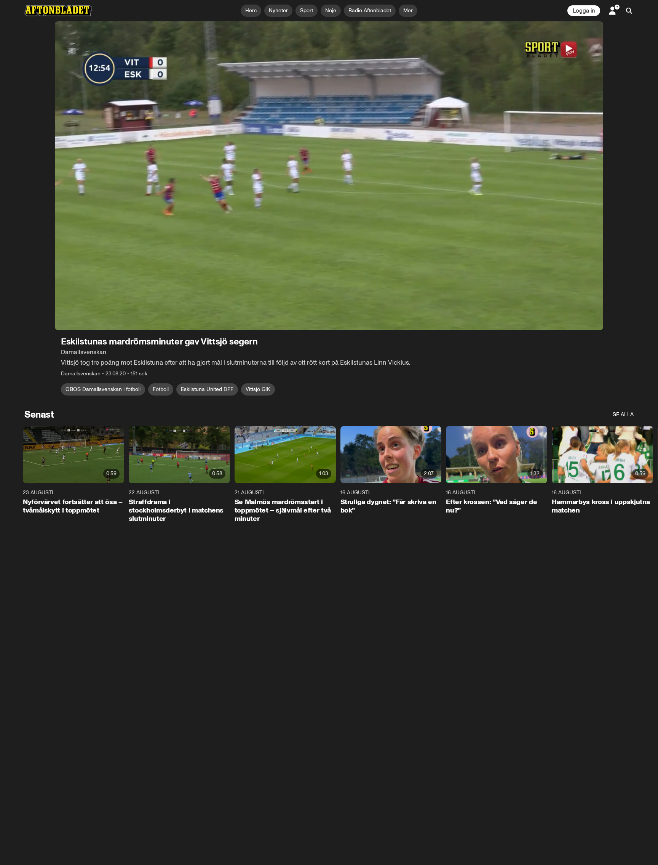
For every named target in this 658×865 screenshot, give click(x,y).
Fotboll (161, 389)
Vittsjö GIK (258, 389)
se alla (623, 414)
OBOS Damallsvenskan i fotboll (103, 389)
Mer (408, 10)
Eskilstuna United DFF (207, 389)
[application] (329, 175)
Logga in (584, 10)
